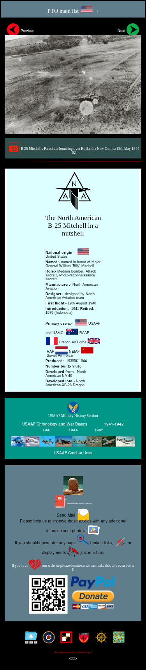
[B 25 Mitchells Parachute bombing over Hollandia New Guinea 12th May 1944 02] (73, 77)
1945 (99, 430)
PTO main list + (73, 11)
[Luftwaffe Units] (64, 640)
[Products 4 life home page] (117, 640)
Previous (27, 31)
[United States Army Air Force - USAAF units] (73, 441)
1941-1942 (114, 424)
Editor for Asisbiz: (79, 503)
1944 (73, 430)
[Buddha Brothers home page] (99, 640)
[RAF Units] (47, 640)
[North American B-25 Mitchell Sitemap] (29, 640)
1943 (47, 430)
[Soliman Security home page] (82, 640)
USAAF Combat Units (73, 452)
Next (122, 31)
